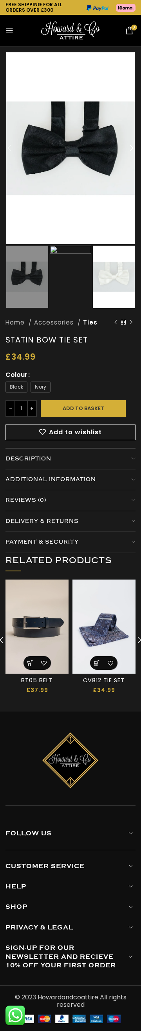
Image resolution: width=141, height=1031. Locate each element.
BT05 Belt (37, 680)
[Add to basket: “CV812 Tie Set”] (97, 663)
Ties (90, 322)
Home (16, 322)
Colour (16, 374)
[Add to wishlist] (44, 663)
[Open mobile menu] (10, 30)
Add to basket (83, 408)
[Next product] (132, 322)
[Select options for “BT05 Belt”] (30, 663)
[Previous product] (116, 322)
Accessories (55, 322)
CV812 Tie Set (104, 680)
